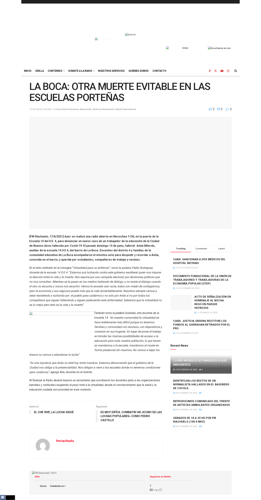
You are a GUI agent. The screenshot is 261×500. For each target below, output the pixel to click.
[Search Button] (235, 71)
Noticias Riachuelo (103, 109)
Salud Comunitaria (125, 109)
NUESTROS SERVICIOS (111, 70)
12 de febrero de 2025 (40, 109)
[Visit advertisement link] (201, 236)
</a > (156, 490)
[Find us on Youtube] (222, 71)
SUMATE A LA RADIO (80, 70)
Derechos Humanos (67, 109)
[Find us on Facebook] (210, 71)
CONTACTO (159, 70)
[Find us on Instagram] (228, 71)
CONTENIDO (55, 70)
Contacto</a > (58, 486)
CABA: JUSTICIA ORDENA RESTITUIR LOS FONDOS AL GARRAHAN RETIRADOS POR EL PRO (201, 324)
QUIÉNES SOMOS (139, 70)
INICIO (27, 70)
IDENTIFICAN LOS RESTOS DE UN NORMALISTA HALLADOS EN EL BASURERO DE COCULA (201, 384)
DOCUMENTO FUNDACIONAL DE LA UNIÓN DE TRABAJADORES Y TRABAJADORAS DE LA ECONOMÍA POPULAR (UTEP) (202, 279)
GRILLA (39, 70)
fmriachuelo (65, 441)
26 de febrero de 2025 (186, 393)
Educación (86, 109)
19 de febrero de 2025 (186, 369)
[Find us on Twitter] (215, 71)
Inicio (43, 486)
